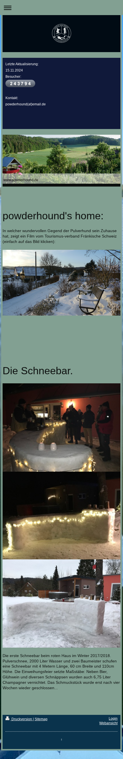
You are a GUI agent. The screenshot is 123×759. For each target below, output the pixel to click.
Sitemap (41, 719)
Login (113, 719)
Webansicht (108, 723)
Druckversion (22, 719)
